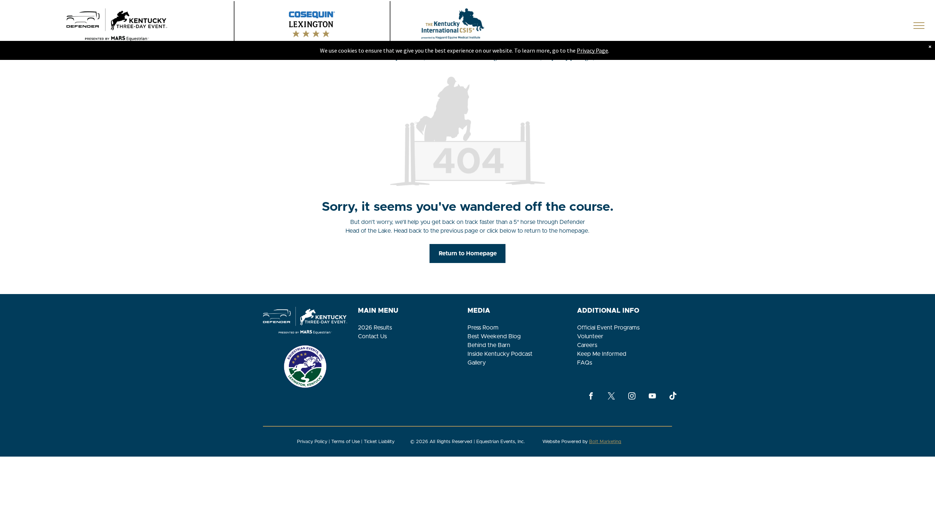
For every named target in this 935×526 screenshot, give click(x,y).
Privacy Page (592, 50)
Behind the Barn (489, 345)
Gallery (477, 363)
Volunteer (590, 336)
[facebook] (591, 396)
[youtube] (652, 396)
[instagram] (632, 396)
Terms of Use (345, 441)
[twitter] (611, 396)
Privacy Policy (312, 441)
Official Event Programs (608, 328)
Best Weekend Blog (494, 336)
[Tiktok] (673, 396)
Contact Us (372, 336)
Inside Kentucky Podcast (500, 354)
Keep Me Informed (601, 354)
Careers (587, 345)
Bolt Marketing (605, 441)
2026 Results (375, 328)
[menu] (918, 25)
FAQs (584, 363)
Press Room (483, 328)
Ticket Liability (379, 441)
